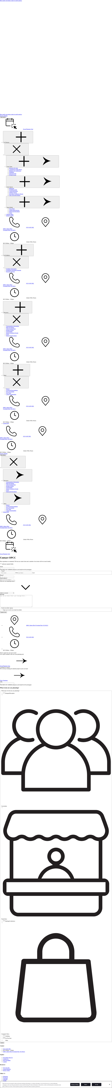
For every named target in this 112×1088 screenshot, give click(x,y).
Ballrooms (11, 188)
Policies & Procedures (14, 211)
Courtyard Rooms (13, 191)
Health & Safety (10, 330)
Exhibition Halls (13, 189)
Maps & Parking (10, 327)
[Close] (109, 1084)
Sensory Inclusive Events (12, 333)
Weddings (11, 172)
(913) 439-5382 (30, 637)
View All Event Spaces (14, 195)
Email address (3, 578)
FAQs (10, 213)
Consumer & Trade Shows (15, 169)
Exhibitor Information (11, 269)
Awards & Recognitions (12, 390)
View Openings (4, 680)
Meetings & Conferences (15, 170)
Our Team (8, 393)
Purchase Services (10, 271)
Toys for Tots (6, 1067)
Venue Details (10, 207)
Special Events (12, 173)
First (17, 572)
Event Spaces (10, 187)
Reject (85, 1084)
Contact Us (5, 1059)
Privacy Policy (6, 1070)
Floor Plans (12, 208)
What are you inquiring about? (7, 581)
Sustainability (9, 331)
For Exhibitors (7, 255)
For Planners (7, 142)
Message (2, 594)
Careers (5, 1061)
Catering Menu (9, 214)
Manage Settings (75, 1084)
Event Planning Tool (5, 666)
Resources (6, 312)
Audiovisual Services (14, 210)
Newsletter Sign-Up (8, 1057)
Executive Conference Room (16, 194)
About (5, 375)
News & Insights (10, 391)
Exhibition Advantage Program (13, 270)
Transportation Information (12, 326)
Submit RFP (6, 423)
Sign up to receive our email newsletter (12, 610)
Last (33, 572)
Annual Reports (7, 1069)
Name (1, 566)
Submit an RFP (9, 215)
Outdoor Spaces (13, 192)
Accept (96, 1084)
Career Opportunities (11, 394)
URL (1, 681)
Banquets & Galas (13, 168)
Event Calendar (3, 115)
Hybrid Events (12, 175)
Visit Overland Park (11, 328)
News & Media (6, 1060)
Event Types (10, 166)
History (8, 389)
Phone (2, 575)
